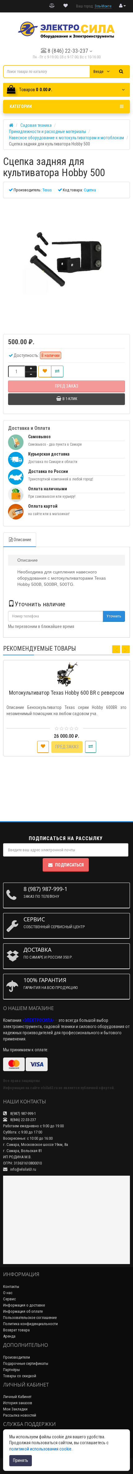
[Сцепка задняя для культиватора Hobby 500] (66, 263)
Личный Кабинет (17, 1396)
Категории (21, 106)
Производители (16, 1357)
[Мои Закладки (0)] (65, 6)
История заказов (17, 1403)
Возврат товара (16, 1330)
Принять (20, 1460)
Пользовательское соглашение (30, 1317)
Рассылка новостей (19, 1415)
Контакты (11, 1286)
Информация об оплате (23, 1311)
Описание (22, 539)
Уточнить (114, 616)
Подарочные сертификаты (25, 1363)
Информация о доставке (24, 1305)
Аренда (9, 1336)
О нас (7, 1292)
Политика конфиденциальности (30, 1323)
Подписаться (69, 864)
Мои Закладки (15, 1409)
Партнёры (11, 1369)
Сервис (9, 1299)
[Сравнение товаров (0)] (52, 6)
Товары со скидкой (19, 1376)
